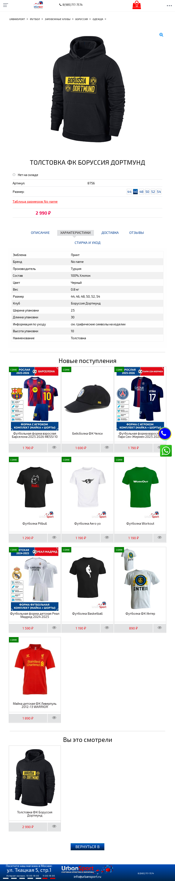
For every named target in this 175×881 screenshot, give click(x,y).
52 (153, 191)
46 (135, 191)
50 (147, 191)
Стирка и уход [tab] (88, 242)
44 (129, 191)
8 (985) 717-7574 (146, 873)
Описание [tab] (40, 232)
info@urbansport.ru (87, 876)
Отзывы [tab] (136, 232)
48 (141, 191)
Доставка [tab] (110, 232)
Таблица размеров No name (35, 201)
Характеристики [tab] (75, 232)
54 (159, 191)
